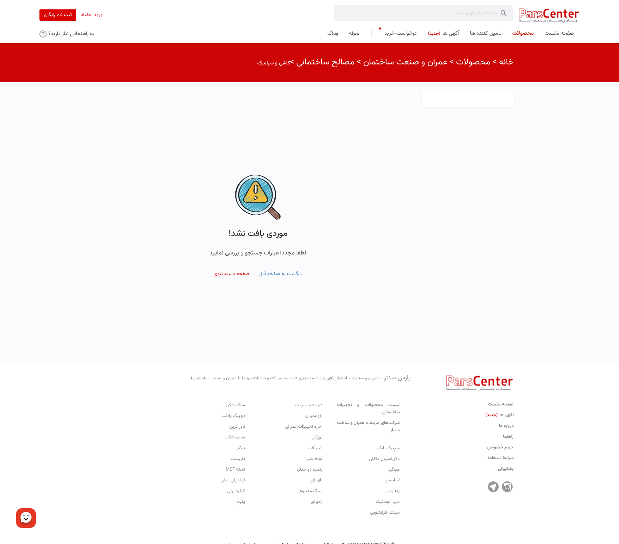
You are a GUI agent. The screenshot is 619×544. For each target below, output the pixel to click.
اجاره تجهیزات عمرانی (303, 426)
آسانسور (392, 480)
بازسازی (316, 480)
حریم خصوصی (500, 447)
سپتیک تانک (388, 448)
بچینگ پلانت (233, 415)
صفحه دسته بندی (231, 274)
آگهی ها (499, 415)
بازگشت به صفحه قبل (280, 274)
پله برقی (392, 491)
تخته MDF (235, 469)
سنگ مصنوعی (309, 491)
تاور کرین (237, 426)
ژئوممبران (313, 415)
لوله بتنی (314, 458)
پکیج (240, 501)
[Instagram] (507, 486)
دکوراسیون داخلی (384, 458)
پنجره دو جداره (309, 469)
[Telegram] (493, 486)
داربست (238, 458)
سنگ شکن (235, 405)
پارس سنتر (301, 378)
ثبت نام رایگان (58, 15)
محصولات (473, 62)
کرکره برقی (236, 491)
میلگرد (394, 469)
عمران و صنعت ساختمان (405, 62)
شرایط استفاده (501, 458)
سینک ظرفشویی (385, 512)
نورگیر (317, 437)
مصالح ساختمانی (325, 62)
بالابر (241, 448)
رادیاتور (316, 501)
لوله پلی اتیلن (233, 480)
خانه (506, 62)
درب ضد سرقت (308, 405)
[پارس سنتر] (549, 15)
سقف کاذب (235, 437)
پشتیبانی (506, 468)
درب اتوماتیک (388, 501)
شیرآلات (315, 448)
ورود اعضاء (91, 15)
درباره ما (506, 425)
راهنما (508, 436)
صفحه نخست (501, 404)
